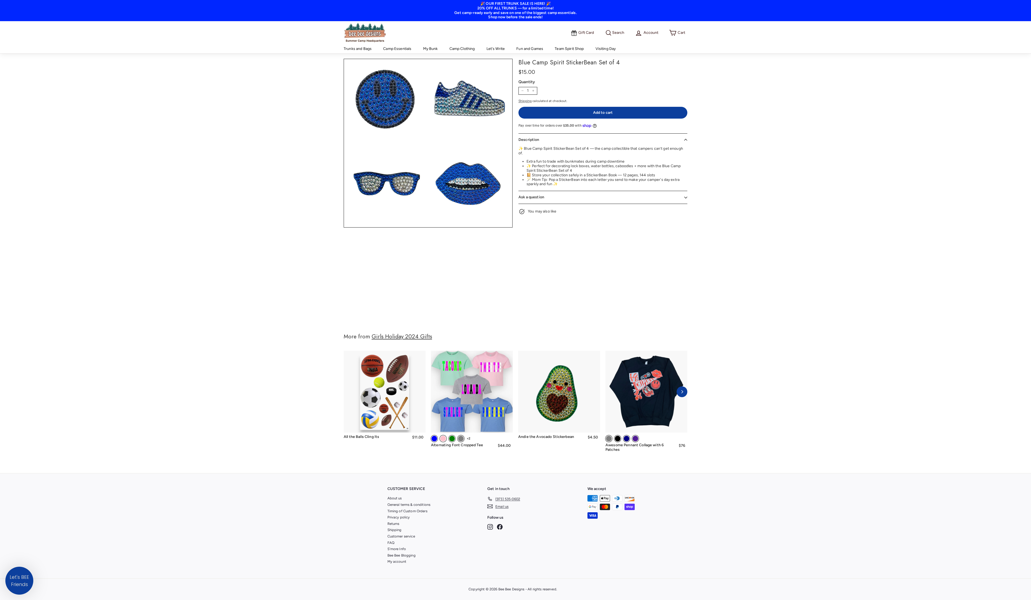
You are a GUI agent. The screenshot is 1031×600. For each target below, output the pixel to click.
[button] (19, 581)
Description (528, 139)
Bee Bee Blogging (401, 555)
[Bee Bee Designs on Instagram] (490, 527)
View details (471, 425)
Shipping (525, 101)
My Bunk (430, 48)
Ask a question (531, 197)
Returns (393, 524)
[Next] (682, 391)
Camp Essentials (397, 48)
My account (396, 561)
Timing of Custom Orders (407, 511)
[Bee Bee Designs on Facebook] (500, 527)
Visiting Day (606, 48)
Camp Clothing (462, 48)
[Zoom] (428, 143)
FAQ (390, 543)
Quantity (526, 81)
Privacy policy (398, 517)
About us (394, 498)
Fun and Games (529, 48)
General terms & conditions (409, 505)
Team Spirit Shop (569, 48)
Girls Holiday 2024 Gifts (402, 336)
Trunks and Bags (358, 48)
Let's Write (496, 48)
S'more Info (396, 549)
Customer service (401, 536)
